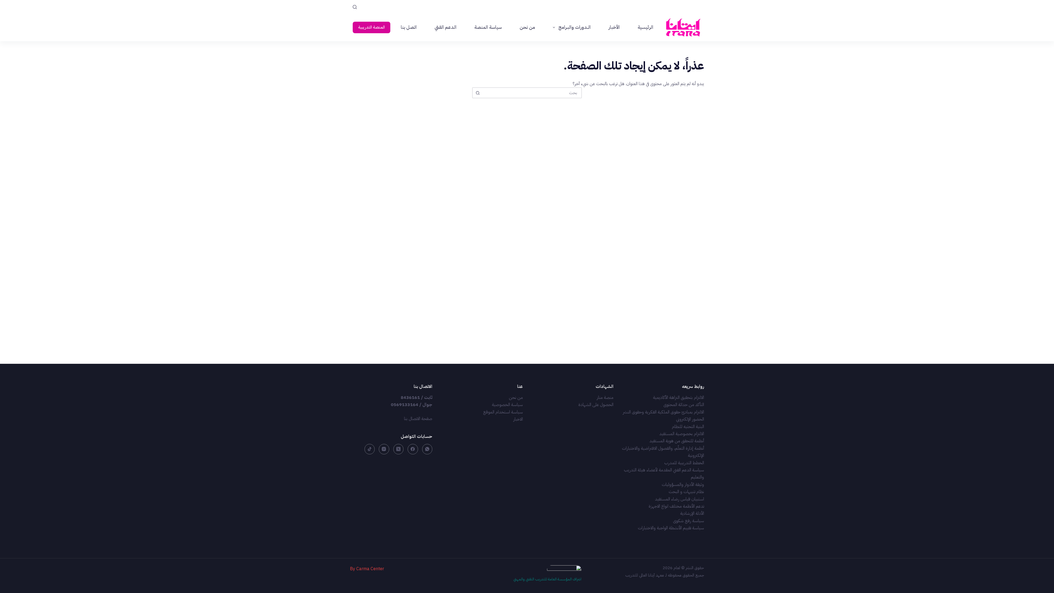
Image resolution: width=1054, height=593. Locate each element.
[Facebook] (413, 449)
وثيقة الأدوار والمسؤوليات (683, 484)
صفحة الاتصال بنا (418, 418)
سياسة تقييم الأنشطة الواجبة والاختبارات (671, 528)
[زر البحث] (478, 93)
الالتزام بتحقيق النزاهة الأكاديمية (678, 397)
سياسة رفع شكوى (688, 521)
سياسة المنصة (488, 27)
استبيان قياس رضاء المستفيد (679, 499)
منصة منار (605, 397)
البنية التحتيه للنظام (688, 426)
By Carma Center (367, 569)
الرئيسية (645, 27)
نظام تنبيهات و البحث (686, 491)
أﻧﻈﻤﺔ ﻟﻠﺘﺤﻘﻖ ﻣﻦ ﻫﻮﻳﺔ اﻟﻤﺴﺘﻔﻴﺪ (676, 441)
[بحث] (355, 7)
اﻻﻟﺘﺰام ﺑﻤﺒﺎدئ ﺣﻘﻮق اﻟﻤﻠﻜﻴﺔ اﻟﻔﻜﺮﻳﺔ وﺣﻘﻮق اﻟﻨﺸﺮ (663, 412)
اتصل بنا (409, 27)
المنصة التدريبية (371, 27)
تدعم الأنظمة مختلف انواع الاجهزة (676, 506)
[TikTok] (370, 449)
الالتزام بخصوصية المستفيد (681, 433)
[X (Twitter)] (398, 449)
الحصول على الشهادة (595, 404)
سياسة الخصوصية (507, 404)
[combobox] (532, 92)
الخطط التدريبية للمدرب (684, 463)
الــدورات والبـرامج (574, 27)
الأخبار (614, 27)
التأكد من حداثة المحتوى (683, 404)
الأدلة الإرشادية (692, 513)
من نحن (527, 27)
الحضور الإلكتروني (690, 419)
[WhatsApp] (427, 449)
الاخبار (518, 419)
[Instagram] (384, 449)
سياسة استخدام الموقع (503, 412)
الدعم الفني (445, 27)
